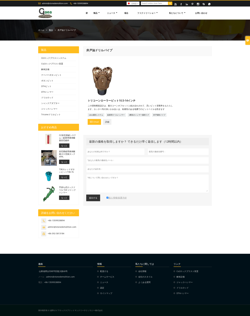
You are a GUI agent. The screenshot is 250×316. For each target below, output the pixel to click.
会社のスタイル (145, 276)
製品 (95, 13)
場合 (126, 13)
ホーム (41, 30)
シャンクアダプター (50, 103)
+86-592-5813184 (56, 233)
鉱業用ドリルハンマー (116, 115)
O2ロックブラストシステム (53, 58)
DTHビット (46, 86)
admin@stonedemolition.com (55, 3)
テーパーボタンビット (51, 75)
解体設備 (45, 69)
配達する (104, 271)
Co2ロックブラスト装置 (52, 63)
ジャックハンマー (49, 108)
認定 (102, 287)
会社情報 (142, 271)
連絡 (40, 263)
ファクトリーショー (146, 13)
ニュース (111, 13)
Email (94, 121)
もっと (64, 145)
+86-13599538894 (80, 3)
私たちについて (176, 13)
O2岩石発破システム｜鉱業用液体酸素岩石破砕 (67, 138)
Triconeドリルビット (51, 114)
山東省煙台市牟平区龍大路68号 (53, 271)
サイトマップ (106, 293)
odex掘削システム (96, 115)
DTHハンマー (47, 91)
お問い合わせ (201, 13)
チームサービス (107, 276)
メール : (41, 276)
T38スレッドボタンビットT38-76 (67, 170)
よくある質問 (144, 282)
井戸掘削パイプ (159, 115)
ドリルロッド (47, 97)
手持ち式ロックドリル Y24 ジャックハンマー (67, 190)
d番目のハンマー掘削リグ (139, 115)
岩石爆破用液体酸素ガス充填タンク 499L (67, 154)
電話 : (40, 282)
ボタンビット (47, 80)
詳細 (107, 121)
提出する (93, 198)
